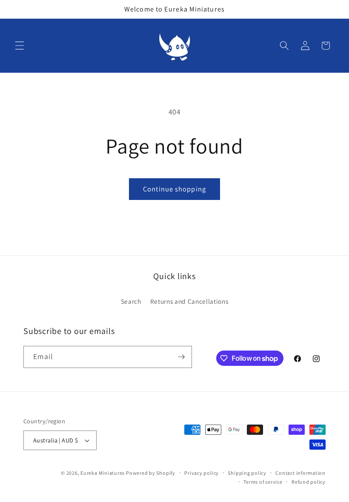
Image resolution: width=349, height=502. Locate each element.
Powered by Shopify (150, 473)
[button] (19, 45)
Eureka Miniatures (103, 473)
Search (131, 301)
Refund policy (309, 482)
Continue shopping (174, 189)
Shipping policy (247, 473)
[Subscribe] (181, 357)
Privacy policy (201, 473)
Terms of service (262, 482)
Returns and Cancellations (189, 301)
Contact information (300, 473)
